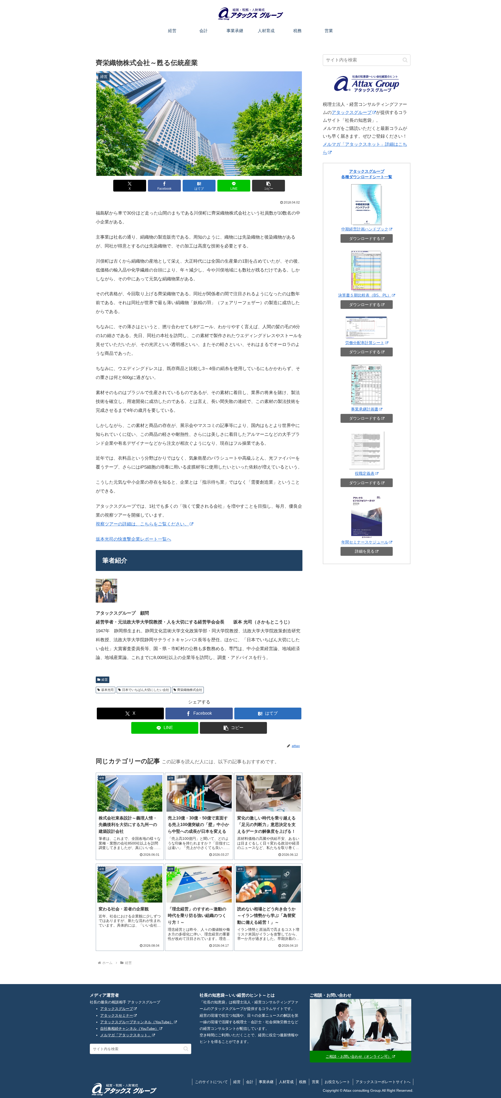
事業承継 (266, 1082)
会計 (249, 1082)
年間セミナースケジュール (364, 542)
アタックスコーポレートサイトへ (383, 1082)
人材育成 (286, 1082)
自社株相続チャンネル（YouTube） (129, 1028)
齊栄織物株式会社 (189, 690)
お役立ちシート (337, 1082)
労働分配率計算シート (364, 342)
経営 (105, 679)
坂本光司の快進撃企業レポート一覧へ (133, 539)
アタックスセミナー (116, 1015)
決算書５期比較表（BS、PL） (364, 295)
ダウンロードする (364, 238)
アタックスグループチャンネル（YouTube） (136, 1022)
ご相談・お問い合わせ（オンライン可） (358, 1056)
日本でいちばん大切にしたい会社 (145, 690)
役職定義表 (364, 473)
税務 (302, 1082)
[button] (268, 186)
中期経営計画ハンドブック (364, 229)
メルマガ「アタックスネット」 (125, 1035)
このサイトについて (211, 1082)
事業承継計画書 (364, 409)
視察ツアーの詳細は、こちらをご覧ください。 (142, 524)
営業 (315, 1082)
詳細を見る (364, 551)
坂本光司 (107, 690)
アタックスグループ (352, 112)
